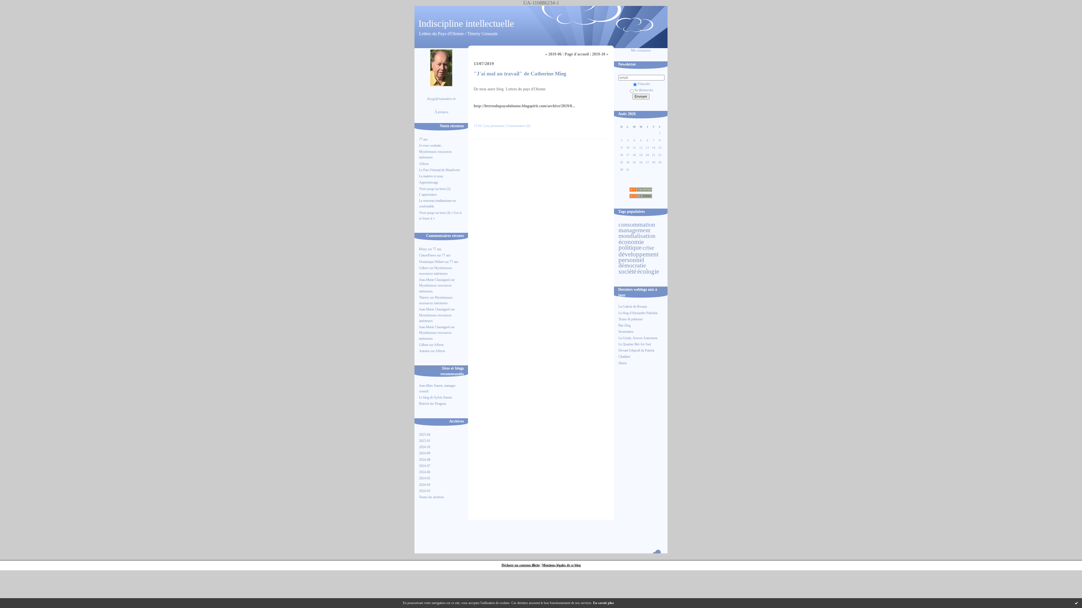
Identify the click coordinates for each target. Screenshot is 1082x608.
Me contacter (641, 50)
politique (630, 247)
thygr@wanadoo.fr (441, 99)
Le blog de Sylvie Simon (435, 397)
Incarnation (625, 332)
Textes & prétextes (630, 319)
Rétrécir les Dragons (432, 404)
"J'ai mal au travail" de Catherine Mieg (520, 74)
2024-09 (424, 453)
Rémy (423, 249)
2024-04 (424, 485)
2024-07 (424, 466)
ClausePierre (427, 255)
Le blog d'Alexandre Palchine (638, 313)
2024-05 (424, 478)
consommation (636, 224)
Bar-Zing (624, 325)
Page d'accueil (577, 54)
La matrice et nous (431, 176)
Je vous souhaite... (431, 145)
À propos (441, 112)
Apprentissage (428, 182)
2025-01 (424, 441)
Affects (424, 164)
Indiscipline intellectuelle (466, 23)
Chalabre (624, 357)
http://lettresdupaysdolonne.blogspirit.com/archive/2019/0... (524, 106)
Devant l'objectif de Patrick (636, 350)
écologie (648, 271)
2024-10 (424, 447)
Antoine (424, 351)
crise (648, 247)
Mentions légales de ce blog (561, 565)
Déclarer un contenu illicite (521, 565)
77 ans (423, 139)
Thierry (424, 297)
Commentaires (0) (518, 126)
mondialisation (636, 236)
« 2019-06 (553, 54)
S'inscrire (644, 84)
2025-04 (424, 435)
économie (631, 241)
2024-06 (424, 472)
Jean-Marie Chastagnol (434, 280)
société (627, 271)
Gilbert (423, 268)
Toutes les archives (431, 497)
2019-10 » (600, 54)
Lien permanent (494, 126)
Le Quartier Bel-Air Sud (634, 344)
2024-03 (424, 491)
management (634, 230)
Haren (622, 363)
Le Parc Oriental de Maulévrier (440, 170)
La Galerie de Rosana (632, 307)
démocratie (632, 265)
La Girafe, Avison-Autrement (637, 338)
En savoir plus (603, 603)
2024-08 (424, 460)
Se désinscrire (644, 90)
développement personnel (638, 257)
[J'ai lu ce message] (1076, 603)
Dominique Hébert (431, 262)
